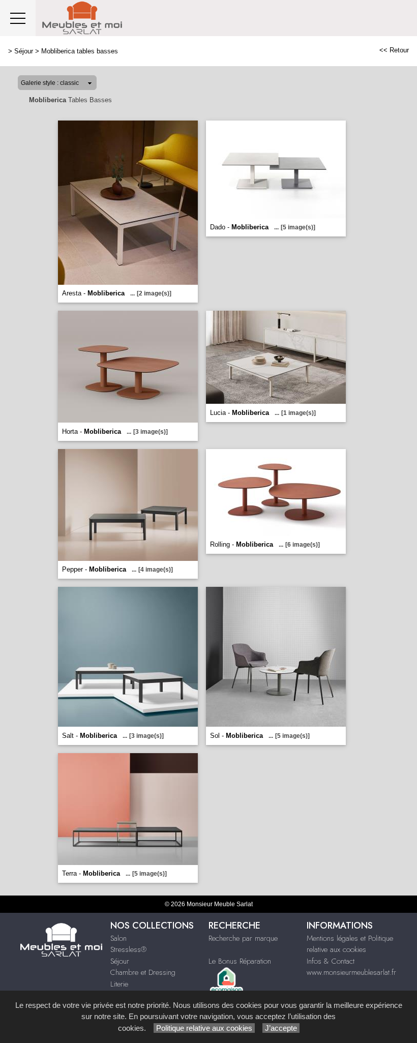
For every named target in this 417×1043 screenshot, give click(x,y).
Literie (119, 984)
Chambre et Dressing (142, 972)
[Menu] (18, 18)
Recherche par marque (243, 938)
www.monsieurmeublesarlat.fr (351, 972)
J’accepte (281, 1028)
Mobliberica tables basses (79, 51)
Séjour (23, 51)
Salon (118, 938)
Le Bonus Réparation (239, 961)
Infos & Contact (330, 961)
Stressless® (128, 949)
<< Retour (394, 50)
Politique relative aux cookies (204, 1028)
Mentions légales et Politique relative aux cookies (350, 944)
